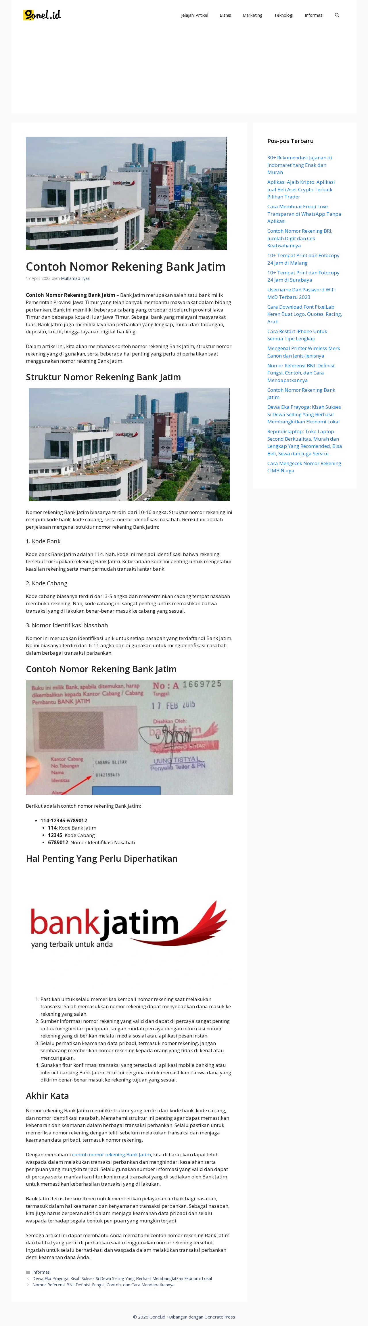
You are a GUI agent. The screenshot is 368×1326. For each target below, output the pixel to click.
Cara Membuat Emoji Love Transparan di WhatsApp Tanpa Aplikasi (304, 213)
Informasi (314, 15)
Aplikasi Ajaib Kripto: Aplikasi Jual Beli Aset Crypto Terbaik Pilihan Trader (301, 189)
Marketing (252, 15)
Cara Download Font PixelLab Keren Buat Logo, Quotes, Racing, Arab (304, 314)
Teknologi (283, 15)
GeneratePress (219, 1317)
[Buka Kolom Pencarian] (337, 15)
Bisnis (225, 15)
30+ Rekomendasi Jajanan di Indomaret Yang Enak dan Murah (299, 164)
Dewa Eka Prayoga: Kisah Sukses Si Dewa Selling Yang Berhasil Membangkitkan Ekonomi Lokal (122, 1278)
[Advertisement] (184, 73)
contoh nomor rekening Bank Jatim (111, 1154)
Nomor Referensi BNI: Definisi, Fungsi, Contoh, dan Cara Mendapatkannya (103, 1284)
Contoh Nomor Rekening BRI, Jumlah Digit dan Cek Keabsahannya (299, 238)
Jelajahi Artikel (194, 15)
